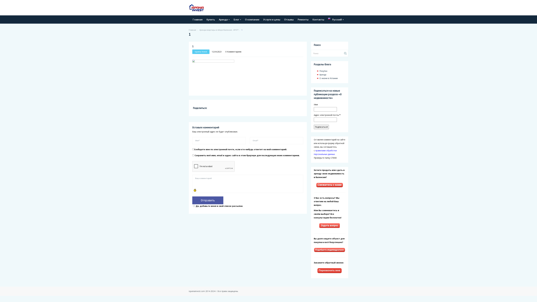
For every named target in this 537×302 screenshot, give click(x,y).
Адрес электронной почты (327, 115)
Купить (210, 19)
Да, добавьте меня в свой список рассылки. (219, 206)
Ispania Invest (201, 51)
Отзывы (289, 19)
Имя (316, 104)
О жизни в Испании (328, 78)
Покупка (323, 71)
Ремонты (303, 19)
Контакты (318, 19)
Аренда (223, 19)
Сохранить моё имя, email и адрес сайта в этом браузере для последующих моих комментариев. (247, 155)
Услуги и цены (271, 19)
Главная (197, 19)
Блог (237, 19)
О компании (252, 19)
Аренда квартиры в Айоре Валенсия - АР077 (218, 30)
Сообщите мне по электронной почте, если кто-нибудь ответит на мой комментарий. (240, 149)
